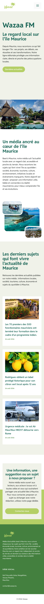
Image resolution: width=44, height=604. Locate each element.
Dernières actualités (13, 69)
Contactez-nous (22, 511)
